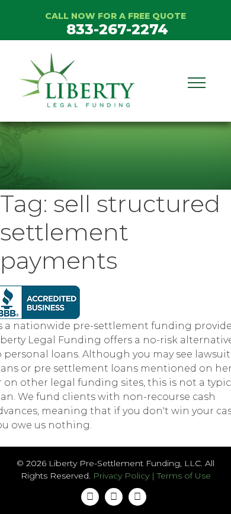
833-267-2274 (117, 29)
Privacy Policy (121, 475)
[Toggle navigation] (197, 80)
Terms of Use (184, 475)
